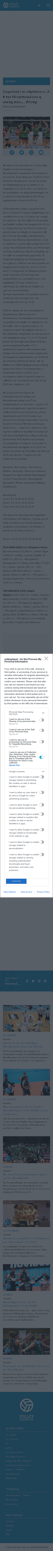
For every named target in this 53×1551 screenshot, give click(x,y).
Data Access (26, 892)
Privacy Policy (43, 892)
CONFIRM (16, 881)
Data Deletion (10, 892)
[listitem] (26, 713)
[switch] (41, 720)
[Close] (47, 659)
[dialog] (26, 776)
